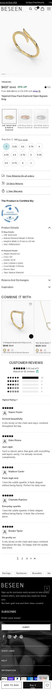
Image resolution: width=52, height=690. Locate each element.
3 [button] (27, 558)
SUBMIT (26, 627)
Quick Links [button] (8, 651)
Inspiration (7, 287)
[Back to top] (47, 588)
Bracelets (37, 573)
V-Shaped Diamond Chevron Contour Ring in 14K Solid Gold (18, 342)
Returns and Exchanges (15, 280)
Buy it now (33, 686)
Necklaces (21, 573)
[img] (7, 408)
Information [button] (8, 670)
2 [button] (22, 558)
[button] (30, 9)
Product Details (10, 228)
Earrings (6, 573)
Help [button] (4, 660)
